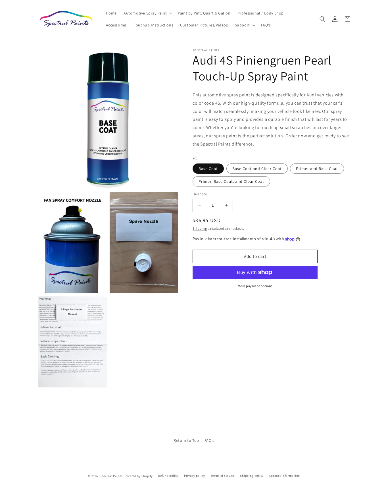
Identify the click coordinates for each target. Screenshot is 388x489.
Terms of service (223, 476)
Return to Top (186, 440)
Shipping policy (252, 476)
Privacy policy (194, 476)
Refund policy (168, 476)
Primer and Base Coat (317, 168)
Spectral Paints (111, 476)
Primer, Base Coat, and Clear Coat (231, 181)
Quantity (200, 194)
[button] (147, 13)
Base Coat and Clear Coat (257, 168)
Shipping (200, 228)
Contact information (284, 476)
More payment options (255, 286)
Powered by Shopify (138, 476)
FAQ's (209, 440)
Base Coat (208, 168)
